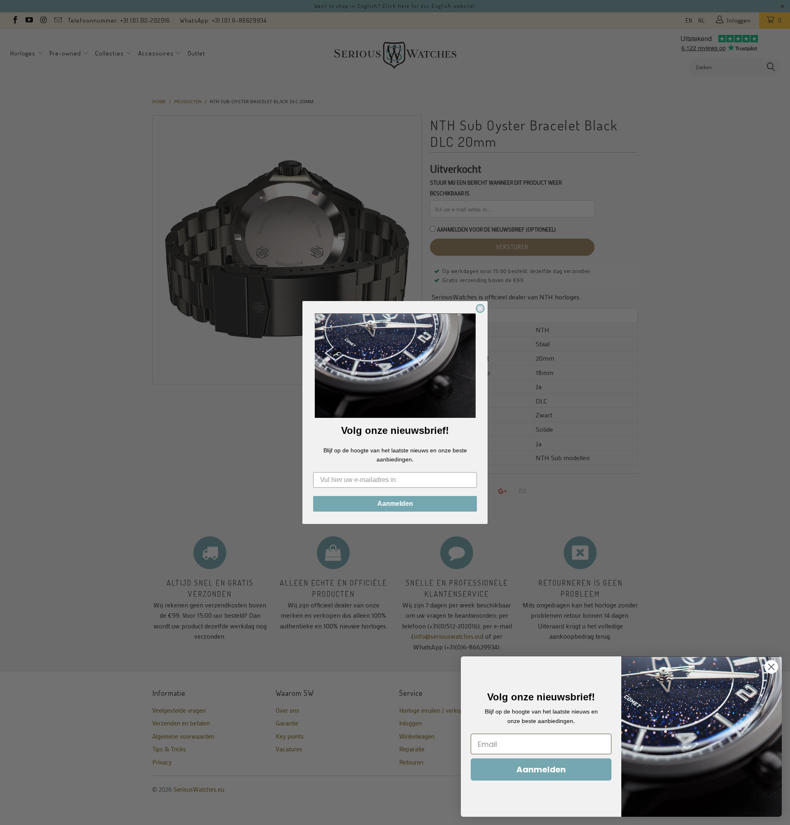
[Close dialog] (480, 308)
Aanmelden (395, 503)
